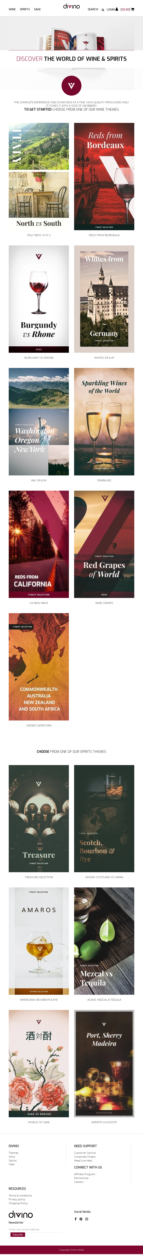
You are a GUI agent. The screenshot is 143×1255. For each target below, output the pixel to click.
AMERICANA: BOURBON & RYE (39, 999)
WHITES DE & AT (104, 357)
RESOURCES (17, 1189)
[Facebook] (76, 1219)
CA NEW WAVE (39, 603)
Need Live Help (83, 1160)
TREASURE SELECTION (39, 877)
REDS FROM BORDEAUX (104, 235)
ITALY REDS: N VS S (39, 235)
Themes (13, 1152)
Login (111, 9)
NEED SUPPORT (85, 1146)
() (126, 9)
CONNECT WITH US (88, 1167)
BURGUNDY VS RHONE (38, 357)
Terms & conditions (20, 1195)
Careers (78, 1182)
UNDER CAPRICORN (38, 725)
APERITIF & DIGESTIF (104, 1122)
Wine (12, 9)
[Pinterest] (81, 1219)
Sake (37, 9)
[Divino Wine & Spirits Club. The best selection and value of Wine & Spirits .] (71, 7)
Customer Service (85, 1152)
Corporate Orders (85, 1156)
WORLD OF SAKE (39, 1122)
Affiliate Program (84, 1174)
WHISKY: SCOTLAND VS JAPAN (104, 877)
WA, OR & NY (39, 480)
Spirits (25, 9)
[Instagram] (86, 1219)
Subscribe (18, 1234)
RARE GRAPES (104, 603)
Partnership (81, 1178)
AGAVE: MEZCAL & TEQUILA (104, 999)
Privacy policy (17, 1199)
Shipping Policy (18, 1203)
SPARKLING (104, 480)
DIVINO (14, 1146)
